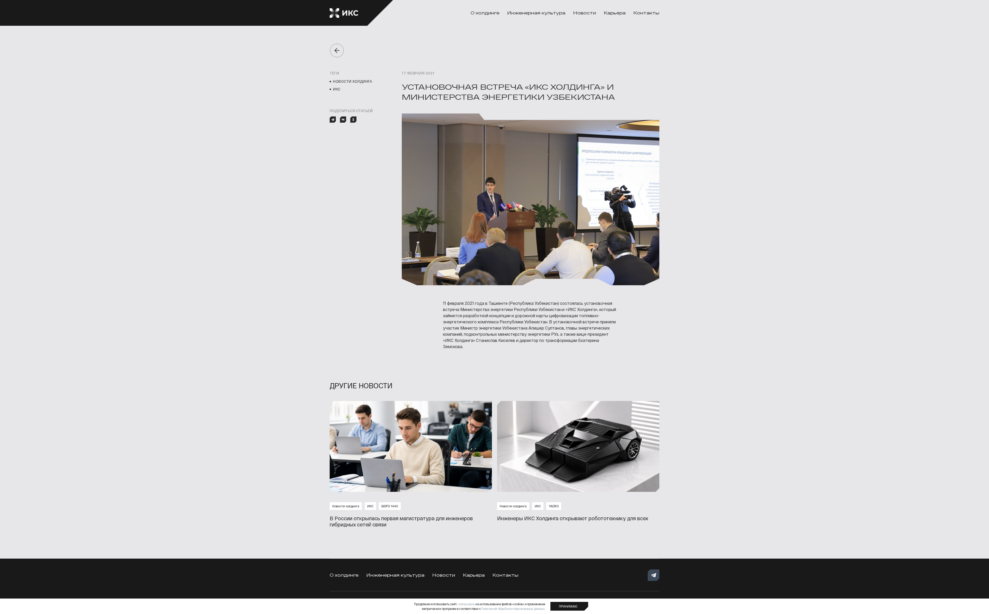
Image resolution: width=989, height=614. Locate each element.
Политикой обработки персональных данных (513, 608)
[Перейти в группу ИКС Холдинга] (653, 575)
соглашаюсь (466, 604)
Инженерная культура (536, 12)
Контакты (646, 12)
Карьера (615, 12)
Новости (584, 12)
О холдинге (485, 12)
